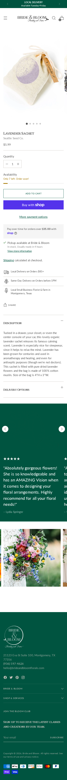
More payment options (33, 216)
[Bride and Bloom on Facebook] (5, 678)
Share (12, 305)
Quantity (8, 156)
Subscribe (57, 737)
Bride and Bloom (31, 753)
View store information (19, 251)
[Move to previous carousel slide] (5, 429)
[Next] (59, 4)
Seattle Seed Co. (13, 138)
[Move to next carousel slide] (62, 429)
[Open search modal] (54, 18)
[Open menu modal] (5, 18)
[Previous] (8, 4)
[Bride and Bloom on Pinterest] (17, 678)
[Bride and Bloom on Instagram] (23, 678)
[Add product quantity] (7, 164)
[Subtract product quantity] (18, 164)
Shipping (8, 260)
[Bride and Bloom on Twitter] (11, 678)
